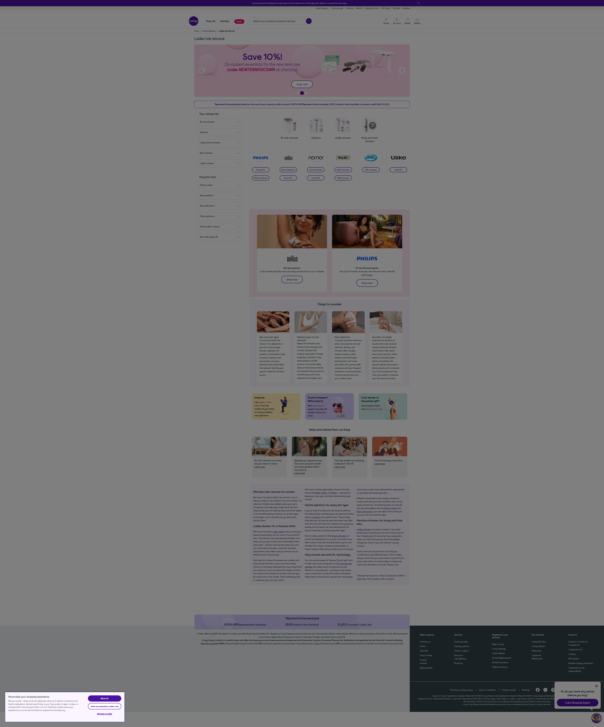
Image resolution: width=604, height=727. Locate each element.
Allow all (105, 698)
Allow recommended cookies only (104, 706)
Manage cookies (104, 714)
